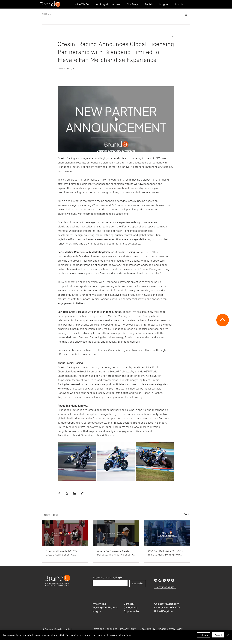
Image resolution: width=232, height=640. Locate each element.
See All (187, 514)
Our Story (128, 603)
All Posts (47, 14)
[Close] (228, 634)
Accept (218, 635)
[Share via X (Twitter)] (66, 493)
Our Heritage (130, 607)
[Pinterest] (172, 580)
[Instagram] (168, 580)
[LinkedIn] (155, 580)
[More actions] (172, 36)
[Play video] (116, 119)
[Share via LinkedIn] (74, 493)
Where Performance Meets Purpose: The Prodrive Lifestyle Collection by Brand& (116, 553)
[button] (148, 4)
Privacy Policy (125, 635)
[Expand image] (77, 461)
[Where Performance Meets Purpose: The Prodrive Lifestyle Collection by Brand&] (116, 533)
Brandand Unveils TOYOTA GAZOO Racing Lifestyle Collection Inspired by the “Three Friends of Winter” (61, 553)
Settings (204, 635)
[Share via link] (82, 493)
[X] (164, 580)
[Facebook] (159, 580)
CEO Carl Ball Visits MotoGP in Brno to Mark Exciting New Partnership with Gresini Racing (166, 553)
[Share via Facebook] (59, 493)
